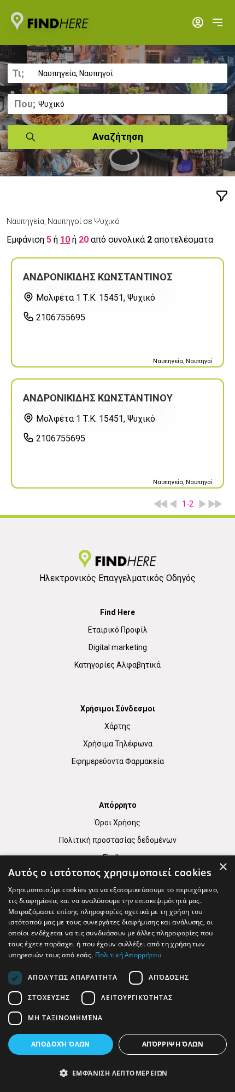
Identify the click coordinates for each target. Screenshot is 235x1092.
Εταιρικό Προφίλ (118, 629)
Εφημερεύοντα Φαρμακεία (118, 761)
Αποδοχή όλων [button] (60, 1044)
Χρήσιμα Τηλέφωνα (117, 743)
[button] (117, 1072)
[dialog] (117, 973)
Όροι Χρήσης (117, 822)
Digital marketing (118, 647)
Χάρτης (117, 726)
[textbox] (117, 73)
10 (65, 239)
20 (84, 239)
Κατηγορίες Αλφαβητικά (117, 664)
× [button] (223, 867)
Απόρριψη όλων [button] (172, 1044)
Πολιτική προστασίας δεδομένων (118, 840)
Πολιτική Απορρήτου (128, 954)
